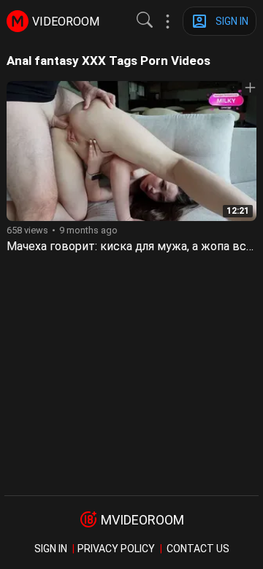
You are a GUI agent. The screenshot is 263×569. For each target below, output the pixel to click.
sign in (50, 548)
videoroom (65, 21)
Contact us (198, 548)
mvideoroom (142, 519)
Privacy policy (116, 548)
